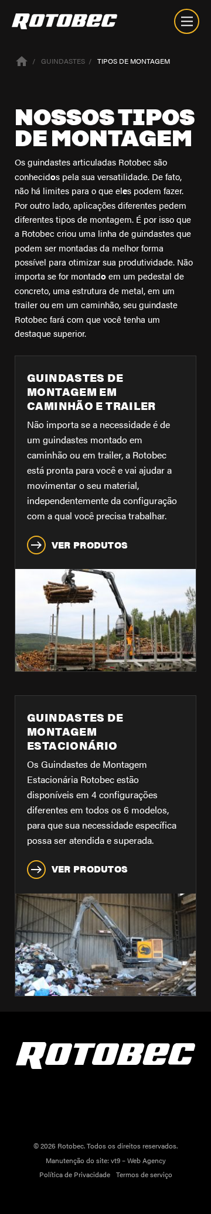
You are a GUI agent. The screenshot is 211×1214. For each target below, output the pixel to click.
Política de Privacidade (74, 1174)
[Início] (22, 60)
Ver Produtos (90, 544)
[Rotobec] (64, 21)
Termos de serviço (144, 1174)
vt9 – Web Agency (138, 1160)
